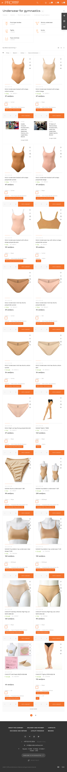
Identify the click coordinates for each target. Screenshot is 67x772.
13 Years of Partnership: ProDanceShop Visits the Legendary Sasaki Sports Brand (54, 129)
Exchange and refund (18, 731)
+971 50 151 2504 (29, 741)
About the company (15, 727)
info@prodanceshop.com (35, 745)
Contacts (51, 727)
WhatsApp (38, 736)
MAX (34, 736)
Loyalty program (37, 731)
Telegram (29, 736)
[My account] (46, 3)
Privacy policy (35, 760)
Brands (51, 731)
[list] (61, 47)
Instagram (25, 736)
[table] (64, 47)
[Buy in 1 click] (30, 65)
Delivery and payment (35, 727)
